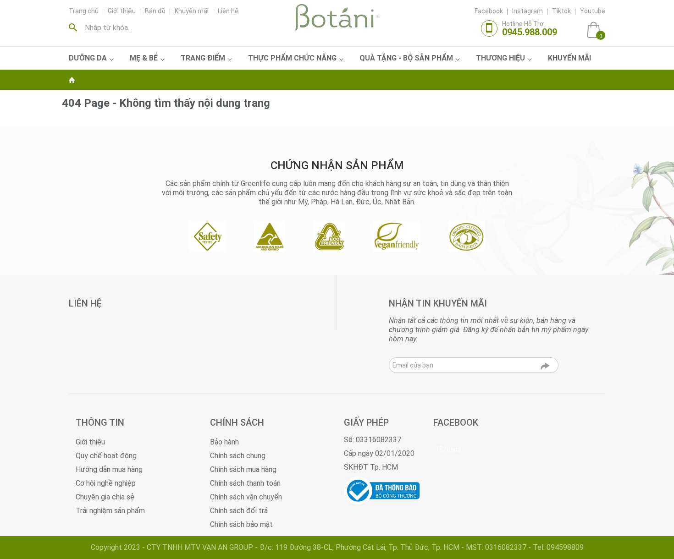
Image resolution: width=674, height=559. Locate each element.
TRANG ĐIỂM (203, 58)
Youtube (592, 11)
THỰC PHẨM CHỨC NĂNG (292, 58)
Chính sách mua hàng (243, 469)
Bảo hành (224, 442)
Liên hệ (228, 11)
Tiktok (561, 11)
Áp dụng (75, 27)
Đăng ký (545, 368)
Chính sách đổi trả (239, 510)
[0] (593, 29)
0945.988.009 (529, 32)
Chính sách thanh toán (245, 483)
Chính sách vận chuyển (246, 497)
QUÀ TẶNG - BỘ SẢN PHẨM (406, 58)
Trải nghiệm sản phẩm (110, 510)
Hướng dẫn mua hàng (109, 469)
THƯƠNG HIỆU (500, 58)
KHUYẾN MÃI (569, 58)
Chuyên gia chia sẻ (105, 497)
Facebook (489, 11)
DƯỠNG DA (88, 58)
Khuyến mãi (192, 11)
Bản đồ (155, 11)
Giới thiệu (122, 11)
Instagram (527, 11)
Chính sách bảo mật (241, 524)
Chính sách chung (237, 455)
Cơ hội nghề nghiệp (106, 483)
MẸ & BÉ (144, 58)
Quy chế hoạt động (106, 455)
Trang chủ (84, 11)
